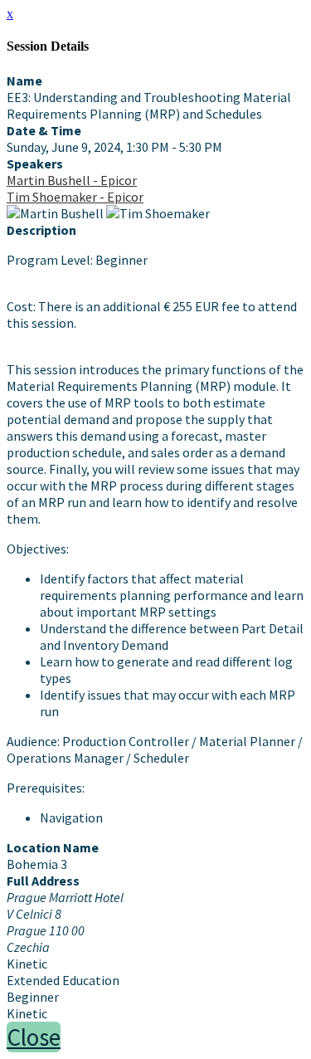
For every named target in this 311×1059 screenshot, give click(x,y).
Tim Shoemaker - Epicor (75, 196)
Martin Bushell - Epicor (72, 180)
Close (34, 1037)
